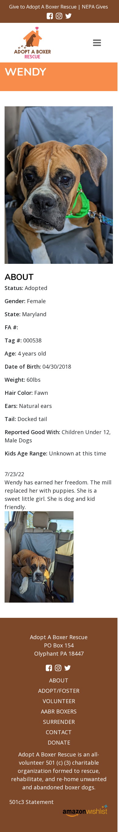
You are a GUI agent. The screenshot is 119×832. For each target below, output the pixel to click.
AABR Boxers (59, 711)
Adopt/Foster (58, 690)
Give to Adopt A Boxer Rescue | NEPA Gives (58, 6)
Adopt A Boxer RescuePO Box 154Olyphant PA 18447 (59, 645)
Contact (59, 732)
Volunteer (59, 701)
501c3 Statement (31, 801)
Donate (59, 742)
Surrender (59, 721)
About (58, 680)
